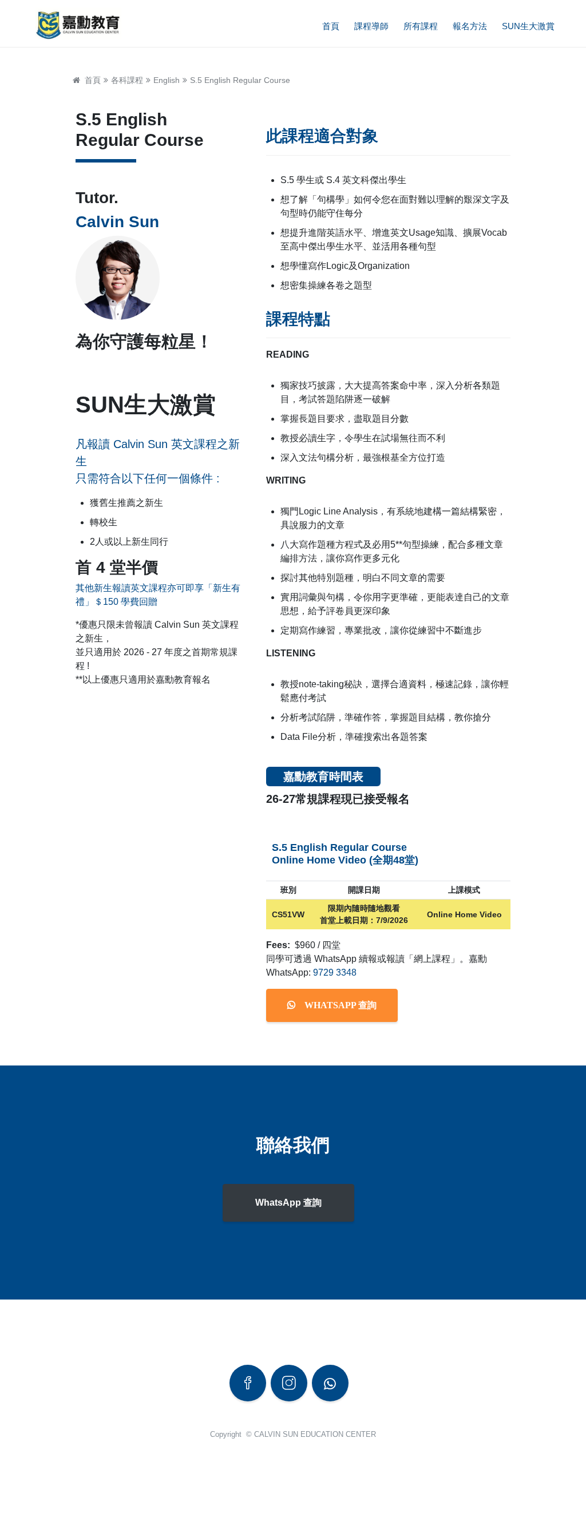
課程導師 (371, 26)
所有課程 (420, 26)
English (166, 80)
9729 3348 (335, 972)
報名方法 (470, 26)
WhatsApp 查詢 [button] (288, 1202)
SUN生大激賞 (528, 26)
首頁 (330, 26)
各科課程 (127, 80)
